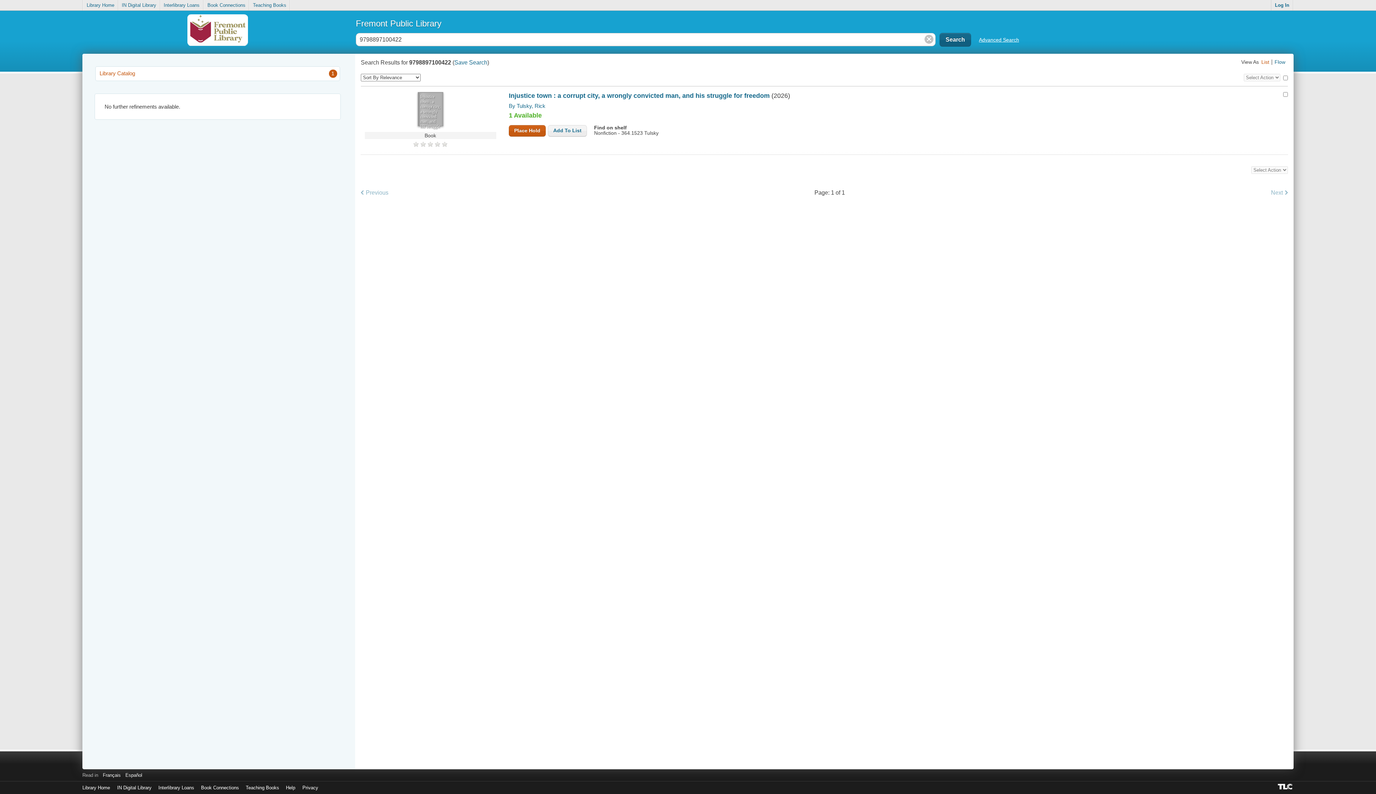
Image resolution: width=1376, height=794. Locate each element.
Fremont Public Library (398, 23)
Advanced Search (999, 40)
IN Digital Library (139, 5)
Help (290, 787)
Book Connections (226, 5)
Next (1277, 192)
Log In (1282, 5)
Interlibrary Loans (182, 5)
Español (133, 775)
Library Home (100, 5)
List (1265, 62)
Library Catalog (217, 73)
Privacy (310, 787)
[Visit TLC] (1286, 786)
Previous (377, 192)
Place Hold (527, 130)
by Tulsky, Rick (527, 106)
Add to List (567, 130)
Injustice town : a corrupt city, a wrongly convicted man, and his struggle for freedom (640, 95)
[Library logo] (217, 33)
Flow (1280, 62)
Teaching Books (269, 5)
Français (112, 775)
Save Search (470, 63)
